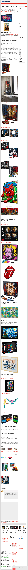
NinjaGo (20, 49)
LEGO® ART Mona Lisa (12, 11)
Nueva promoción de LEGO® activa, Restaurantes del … (5, 542)
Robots (20, 54)
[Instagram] (9, 457)
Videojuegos (20, 58)
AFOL (5, 36)
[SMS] (4, 457)
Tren (19, 57)
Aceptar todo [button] (3, 566)
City (19, 22)
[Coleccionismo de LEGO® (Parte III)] (3, 449)
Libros (20, 44)
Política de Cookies (21, 548)
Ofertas (20, 52)
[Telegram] (2, 457)
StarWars (20, 55)
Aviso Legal (20, 545)
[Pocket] (10, 457)
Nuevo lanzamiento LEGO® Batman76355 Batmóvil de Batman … (5, 545)
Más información (5, 556)
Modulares (20, 47)
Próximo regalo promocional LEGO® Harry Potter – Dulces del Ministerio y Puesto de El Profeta (14, 558)
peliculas (20, 53)
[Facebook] (6, 457)
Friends (20, 23)
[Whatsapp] (3, 457)
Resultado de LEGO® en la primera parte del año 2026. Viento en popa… (14, 543)
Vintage (20, 59)
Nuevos (20, 51)
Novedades (13, 9)
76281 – (7, 204)
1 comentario (7, 9)
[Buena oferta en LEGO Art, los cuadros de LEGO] (9, 449)
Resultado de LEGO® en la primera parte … (5, 539)
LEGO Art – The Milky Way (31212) (5, 11)
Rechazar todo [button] (9, 566)
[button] (6, 557)
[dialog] (6, 559)
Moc (19, 46)
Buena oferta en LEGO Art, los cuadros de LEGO (9, 452)
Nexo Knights (20, 48)
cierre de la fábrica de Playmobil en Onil (13, 34)
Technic (20, 26)
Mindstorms (20, 45)
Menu (2, 3)
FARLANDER (12, 552)
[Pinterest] (11, 457)
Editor (10, 9)
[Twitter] (7, 457)
